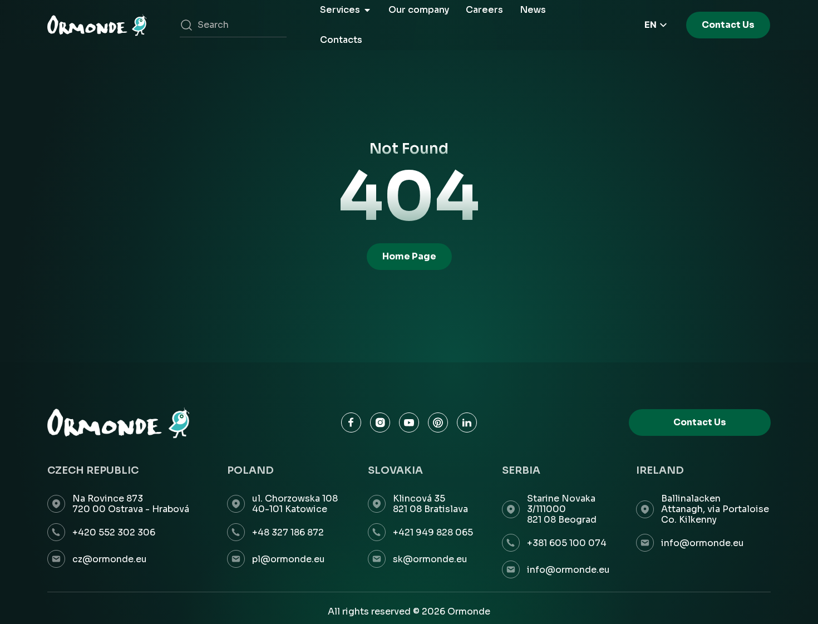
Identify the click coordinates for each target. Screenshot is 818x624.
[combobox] (233, 25)
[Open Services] (367, 10)
